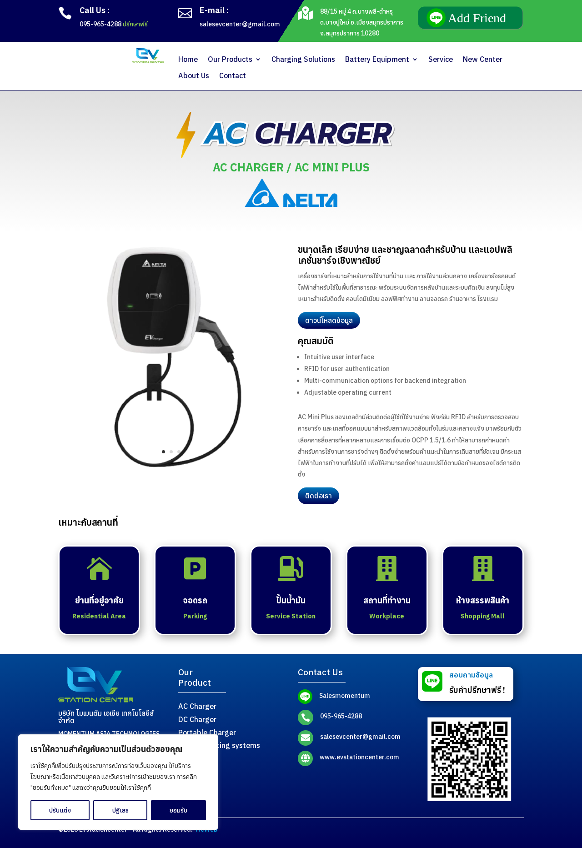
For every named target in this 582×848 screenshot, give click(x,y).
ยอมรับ (178, 810)
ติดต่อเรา (318, 495)
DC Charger (197, 719)
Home (188, 59)
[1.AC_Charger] (171, 467)
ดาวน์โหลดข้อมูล (329, 320)
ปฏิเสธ (120, 810)
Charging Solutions (303, 59)
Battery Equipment (377, 59)
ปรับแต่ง (60, 810)
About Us (193, 75)
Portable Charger (207, 732)
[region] (118, 782)
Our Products (230, 59)
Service (440, 59)
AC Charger (197, 706)
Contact (232, 75)
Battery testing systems (219, 745)
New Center (482, 59)
